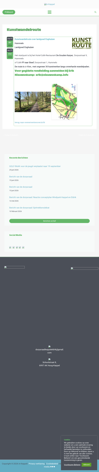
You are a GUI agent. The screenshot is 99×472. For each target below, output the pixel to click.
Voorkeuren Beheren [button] (72, 465)
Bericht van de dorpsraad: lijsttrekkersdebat (29, 207)
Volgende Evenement (87, 135)
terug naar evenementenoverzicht (30, 122)
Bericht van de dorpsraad (20, 176)
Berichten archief (49, 221)
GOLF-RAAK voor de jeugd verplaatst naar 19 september (35, 166)
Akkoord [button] (86, 465)
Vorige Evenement (10, 135)
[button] (8, 12)
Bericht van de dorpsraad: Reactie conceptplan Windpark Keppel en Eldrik (42, 197)
